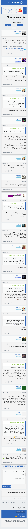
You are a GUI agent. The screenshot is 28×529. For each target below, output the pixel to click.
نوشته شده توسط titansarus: (17, 422)
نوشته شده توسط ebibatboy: (17, 128)
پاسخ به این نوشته (6, 54)
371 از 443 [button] (14, 25)
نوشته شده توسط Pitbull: (18, 68)
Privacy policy (9, 514)
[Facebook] (24, 525)
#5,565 (4, 455)
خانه (20, 516)
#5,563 (4, 393)
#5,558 (4, 252)
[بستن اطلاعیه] (3, 9)
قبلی (20, 25)
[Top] (18, 516)
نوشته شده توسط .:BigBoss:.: (17, 204)
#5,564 (4, 419)
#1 (3, 38)
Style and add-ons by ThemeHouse (15, 522)
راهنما (23, 516)
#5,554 (4, 163)
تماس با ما (22, 514)
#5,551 (4, 65)
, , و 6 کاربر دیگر (14, 49)
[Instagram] (22, 525)
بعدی (8, 25)
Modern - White (20, 511)
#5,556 (4, 200)
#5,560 (4, 314)
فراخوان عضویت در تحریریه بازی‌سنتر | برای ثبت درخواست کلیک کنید (11, 10)
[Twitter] (19, 525)
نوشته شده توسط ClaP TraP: (17, 285)
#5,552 (4, 95)
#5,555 (4, 182)
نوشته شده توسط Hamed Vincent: (16, 317)
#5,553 (4, 125)
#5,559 (4, 282)
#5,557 (4, 230)
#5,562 (4, 361)
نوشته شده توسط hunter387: (18, 98)
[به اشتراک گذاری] (5, 38)
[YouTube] (17, 525)
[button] (25, 2)
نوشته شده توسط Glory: (19, 364)
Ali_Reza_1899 (21, 19)
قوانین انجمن (16, 514)
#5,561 (4, 344)
